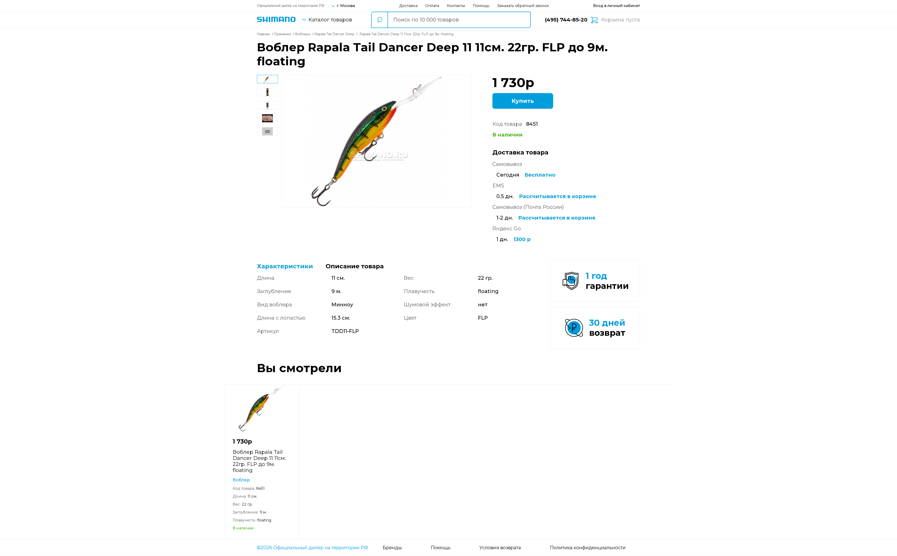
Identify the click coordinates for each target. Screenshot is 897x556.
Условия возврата (500, 547)
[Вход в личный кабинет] (616, 5)
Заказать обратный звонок (523, 5)
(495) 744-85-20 (566, 20)
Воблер (241, 480)
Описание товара (355, 266)
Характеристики (285, 266)
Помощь (481, 5)
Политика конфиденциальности (588, 547)
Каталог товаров (330, 20)
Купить (523, 101)
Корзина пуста (620, 20)
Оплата (432, 5)
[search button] (379, 20)
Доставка (408, 5)
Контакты (456, 5)
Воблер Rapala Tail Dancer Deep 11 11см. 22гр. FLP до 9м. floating (259, 461)
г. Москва (346, 5)
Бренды (392, 547)
